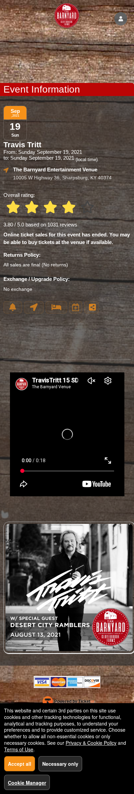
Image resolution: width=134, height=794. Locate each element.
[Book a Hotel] (56, 307)
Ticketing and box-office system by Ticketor (69, 703)
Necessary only (60, 763)
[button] (120, 18)
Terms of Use (18, 749)
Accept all (19, 763)
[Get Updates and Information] (12, 307)
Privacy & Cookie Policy (91, 742)
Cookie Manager (27, 782)
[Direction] (34, 307)
